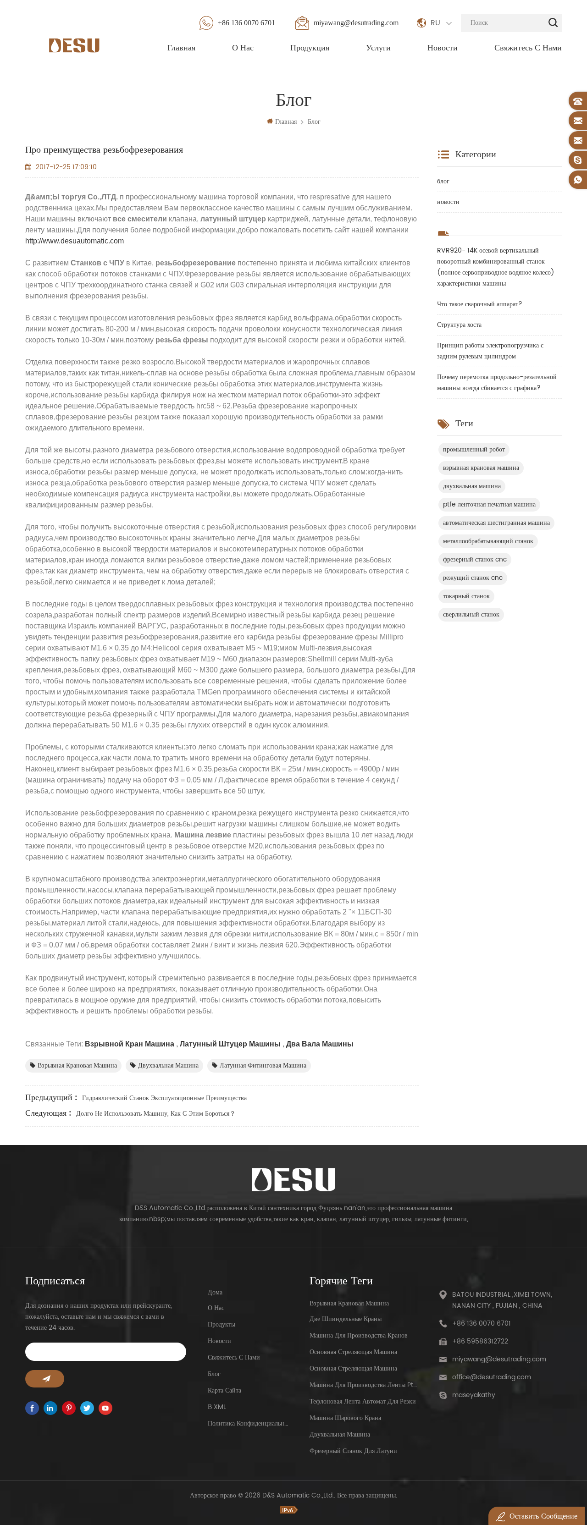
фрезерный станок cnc (475, 559)
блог (314, 121)
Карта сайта (224, 1390)
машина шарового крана (345, 1418)
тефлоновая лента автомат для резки (363, 1401)
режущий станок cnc (473, 578)
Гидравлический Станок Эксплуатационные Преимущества (164, 1098)
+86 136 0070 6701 (246, 23)
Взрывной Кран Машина (128, 1044)
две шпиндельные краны (346, 1319)
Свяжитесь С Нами (528, 48)
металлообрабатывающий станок (488, 541)
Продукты (221, 1324)
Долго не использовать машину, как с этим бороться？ (156, 1113)
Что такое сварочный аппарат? (479, 304)
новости (448, 202)
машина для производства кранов (359, 1335)
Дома (215, 1292)
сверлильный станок (471, 614)
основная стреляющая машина (353, 1352)
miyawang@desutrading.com (356, 23)
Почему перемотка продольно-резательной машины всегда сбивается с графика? (497, 382)
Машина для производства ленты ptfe (363, 1385)
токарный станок (466, 596)
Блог (214, 1374)
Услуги (378, 48)
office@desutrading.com (491, 1377)
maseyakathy (473, 1395)
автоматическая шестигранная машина (496, 523)
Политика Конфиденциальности (248, 1423)
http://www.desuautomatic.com (74, 241)
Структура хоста (459, 324)
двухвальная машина (168, 1065)
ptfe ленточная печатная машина (489, 504)
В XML (217, 1407)
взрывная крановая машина (77, 1065)
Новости (442, 48)
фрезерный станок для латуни (353, 1451)
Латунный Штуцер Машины (229, 1044)
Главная (181, 48)
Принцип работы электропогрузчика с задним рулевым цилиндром (490, 351)
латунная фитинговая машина (263, 1065)
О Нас (243, 48)
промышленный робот (474, 449)
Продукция (309, 48)
